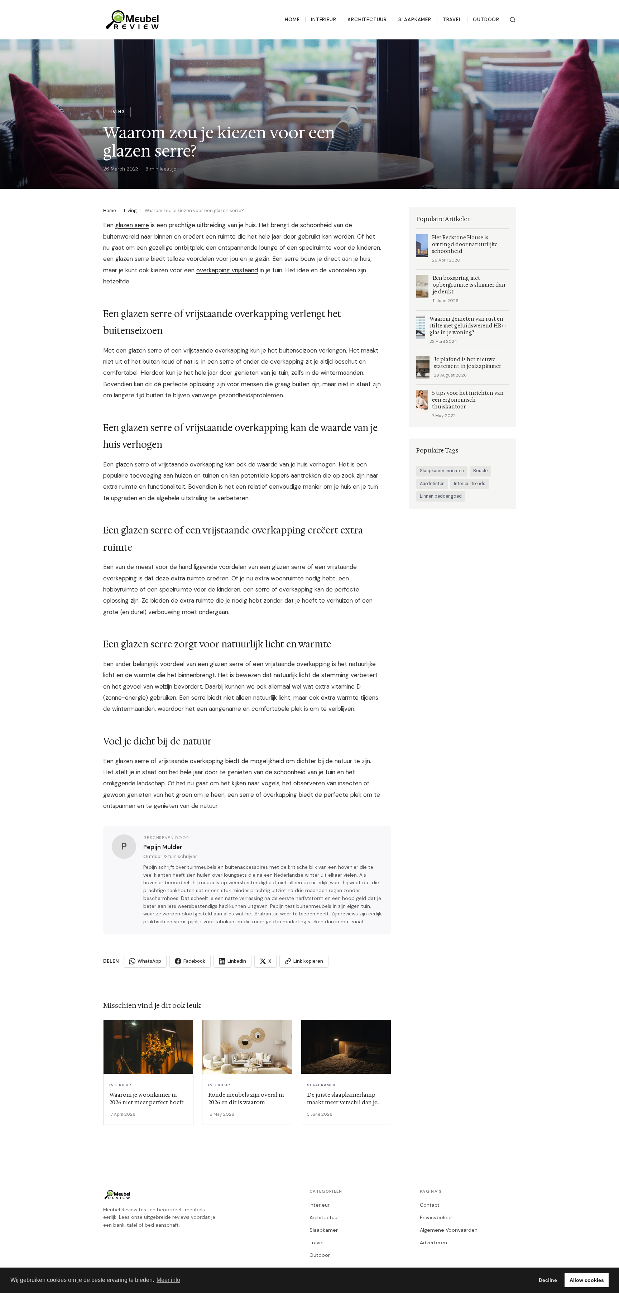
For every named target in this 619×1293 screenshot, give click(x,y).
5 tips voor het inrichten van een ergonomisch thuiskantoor (468, 400)
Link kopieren (308, 961)
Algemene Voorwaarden (449, 1230)
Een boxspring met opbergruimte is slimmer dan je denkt (469, 285)
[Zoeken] (512, 19)
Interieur (323, 19)
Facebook (194, 961)
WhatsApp (149, 961)
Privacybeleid (436, 1217)
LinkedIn (236, 961)
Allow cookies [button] (587, 1280)
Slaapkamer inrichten (442, 471)
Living (130, 210)
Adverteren (433, 1242)
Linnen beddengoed (441, 496)
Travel (452, 19)
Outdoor (486, 19)
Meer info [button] (168, 1280)
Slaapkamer (414, 19)
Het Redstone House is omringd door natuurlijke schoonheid (465, 244)
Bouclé (480, 471)
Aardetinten (432, 484)
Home (292, 19)
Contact (430, 1205)
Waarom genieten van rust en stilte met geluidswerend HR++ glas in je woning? (469, 326)
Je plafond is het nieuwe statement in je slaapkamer (467, 363)
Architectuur (367, 19)
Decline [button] (548, 1280)
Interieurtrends (469, 484)
